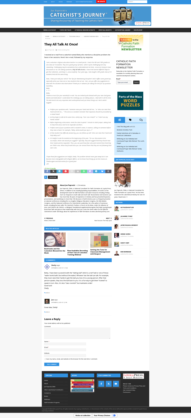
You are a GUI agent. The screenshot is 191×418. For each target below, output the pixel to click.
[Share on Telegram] (96, 171)
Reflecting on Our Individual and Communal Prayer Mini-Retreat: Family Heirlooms (129, 149)
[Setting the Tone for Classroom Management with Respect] (101, 240)
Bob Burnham (126, 252)
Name (46, 341)
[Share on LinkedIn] (60, 171)
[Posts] (119, 120)
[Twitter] (109, 384)
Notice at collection (83, 415)
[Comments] (141, 120)
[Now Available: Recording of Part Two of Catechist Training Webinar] (78, 240)
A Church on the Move (86, 205)
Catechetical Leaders (122, 30)
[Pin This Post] (66, 171)
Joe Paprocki (50, 50)
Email (46, 347)
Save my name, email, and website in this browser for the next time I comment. (71, 359)
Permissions (127, 392)
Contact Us (47, 393)
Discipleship (138, 30)
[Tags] (130, 120)
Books (61, 1)
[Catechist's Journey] (97, 27)
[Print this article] (78, 171)
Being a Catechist (49, 30)
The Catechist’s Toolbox (71, 205)
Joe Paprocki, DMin (49, 386)
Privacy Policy (138, 386)
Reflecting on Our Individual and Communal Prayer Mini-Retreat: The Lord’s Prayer (130, 141)
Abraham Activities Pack (124, 130)
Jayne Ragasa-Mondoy (129, 225)
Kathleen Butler (127, 207)
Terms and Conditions (129, 388)
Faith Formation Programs (84, 1)
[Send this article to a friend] (72, 171)
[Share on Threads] (108, 171)
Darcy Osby (125, 243)
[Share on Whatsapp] (84, 171)
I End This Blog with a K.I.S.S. (126, 127)
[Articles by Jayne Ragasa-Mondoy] (116, 228)
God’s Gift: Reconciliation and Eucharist (96, 195)
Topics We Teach (65, 30)
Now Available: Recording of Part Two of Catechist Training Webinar (77, 253)
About (53, 1)
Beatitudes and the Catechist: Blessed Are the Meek (54, 251)
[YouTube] (116, 384)
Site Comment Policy (129, 390)
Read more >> (123, 197)
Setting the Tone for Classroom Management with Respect (100, 252)
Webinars (69, 1)
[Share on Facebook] (47, 171)
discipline (52, 177)
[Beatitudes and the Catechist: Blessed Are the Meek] (55, 239)
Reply (48, 292)
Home (45, 1)
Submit (136, 82)
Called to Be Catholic (57, 207)
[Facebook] (101, 384)
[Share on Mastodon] (90, 171)
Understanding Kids (64, 50)
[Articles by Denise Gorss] (116, 237)
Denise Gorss (125, 234)
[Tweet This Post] (53, 171)
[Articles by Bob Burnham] (116, 254)
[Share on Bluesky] (102, 171)
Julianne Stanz (126, 216)
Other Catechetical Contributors (53, 390)
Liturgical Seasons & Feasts (85, 30)
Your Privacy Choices (102, 415)
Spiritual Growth (105, 30)
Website (46, 353)
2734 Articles (81, 185)
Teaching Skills (74, 36)
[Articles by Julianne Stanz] (116, 219)
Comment (47, 326)
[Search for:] (137, 1)
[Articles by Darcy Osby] (116, 245)
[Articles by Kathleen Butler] (116, 210)
